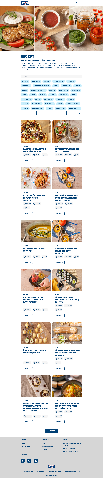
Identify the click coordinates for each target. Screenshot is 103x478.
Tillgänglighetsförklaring (72, 471)
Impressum (40, 471)
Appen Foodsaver (47, 446)
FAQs (43, 443)
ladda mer (51, 430)
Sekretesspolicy (28, 471)
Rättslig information (54, 471)
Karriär (23, 443)
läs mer (27, 160)
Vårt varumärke (25, 446)
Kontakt (44, 449)
